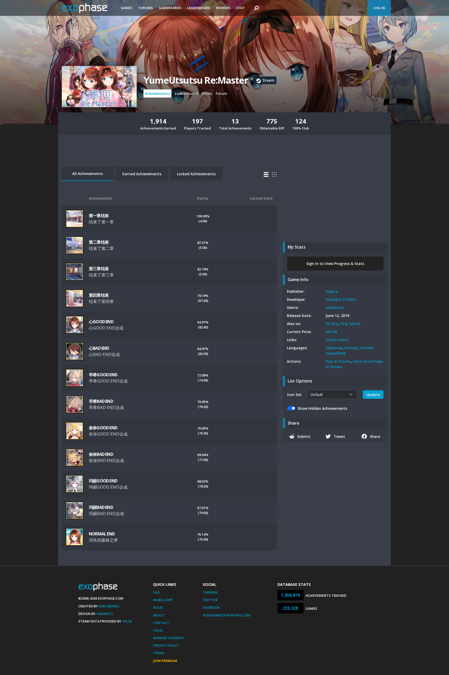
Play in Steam (338, 361)
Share (375, 436)
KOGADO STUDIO (341, 299)
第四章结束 (99, 295)
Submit (304, 436)
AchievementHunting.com (226, 615)
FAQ (156, 592)
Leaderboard (198, 7)
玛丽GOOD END (103, 481)
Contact (161, 622)
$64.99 (331, 331)
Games (127, 7)
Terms (158, 653)
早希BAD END (101, 401)
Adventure (335, 307)
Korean (350, 347)
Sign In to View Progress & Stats (335, 263)
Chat (240, 7)
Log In (379, 7)
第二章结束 (99, 242)
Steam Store (337, 339)
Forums (145, 7)
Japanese (334, 347)
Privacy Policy (166, 645)
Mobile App (163, 600)
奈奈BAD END (101, 454)
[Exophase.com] (88, 8)
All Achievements (87, 173)
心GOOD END (101, 321)
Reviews (223, 7)
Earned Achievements (141, 173)
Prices (207, 93)
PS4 (343, 323)
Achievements (157, 93)
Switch (355, 323)
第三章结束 (99, 268)
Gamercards (170, 7)
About (159, 615)
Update (373, 394)
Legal (158, 630)
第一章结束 (99, 215)
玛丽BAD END (101, 507)
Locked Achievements (196, 173)
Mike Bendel (109, 606)
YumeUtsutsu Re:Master (195, 80)
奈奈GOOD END (103, 428)
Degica (332, 291)
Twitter (210, 600)
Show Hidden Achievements (322, 408)
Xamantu (104, 613)
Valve (127, 621)
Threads (210, 592)
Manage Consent (168, 637)
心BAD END (99, 348)
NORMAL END (102, 534)
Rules (158, 607)
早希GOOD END (103, 375)
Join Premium (165, 660)
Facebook (211, 607)
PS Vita (332, 323)
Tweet (339, 436)
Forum (221, 93)
